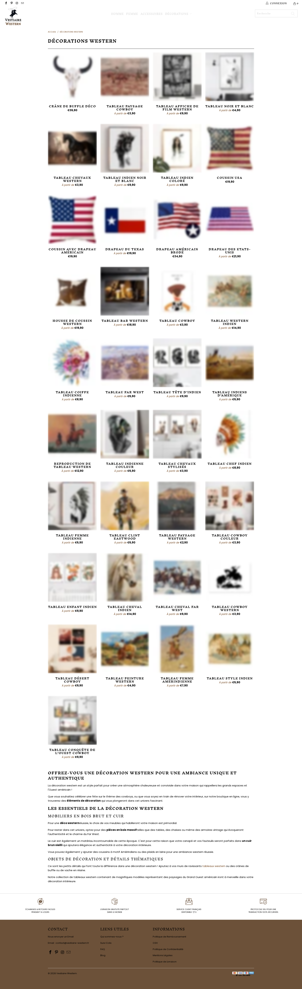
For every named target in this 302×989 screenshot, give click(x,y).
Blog (102, 955)
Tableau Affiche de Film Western (177, 76)
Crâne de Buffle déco (72, 76)
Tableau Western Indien (229, 291)
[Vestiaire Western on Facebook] (5, 3)
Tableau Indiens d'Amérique (229, 362)
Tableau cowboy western (229, 577)
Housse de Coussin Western (72, 291)
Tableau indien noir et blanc (124, 148)
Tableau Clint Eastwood (124, 505)
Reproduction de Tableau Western (72, 434)
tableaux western (213, 866)
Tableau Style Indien (229, 648)
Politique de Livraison (165, 961)
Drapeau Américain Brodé (177, 219)
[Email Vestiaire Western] (22, 3)
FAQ (102, 949)
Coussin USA (229, 148)
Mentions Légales (162, 955)
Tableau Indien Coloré (177, 148)
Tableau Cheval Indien (124, 577)
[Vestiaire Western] (25, 16)
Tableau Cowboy (177, 291)
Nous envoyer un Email (61, 936)
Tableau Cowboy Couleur (229, 505)
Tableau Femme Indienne (72, 505)
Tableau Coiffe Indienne (72, 362)
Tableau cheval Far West (177, 577)
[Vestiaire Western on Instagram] (16, 3)
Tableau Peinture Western (124, 648)
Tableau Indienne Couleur (124, 434)
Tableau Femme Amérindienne (177, 648)
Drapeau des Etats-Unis (229, 219)
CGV (155, 943)
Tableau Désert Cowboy (72, 648)
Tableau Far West (124, 362)
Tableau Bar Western (124, 291)
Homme (117, 14)
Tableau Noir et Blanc (229, 76)
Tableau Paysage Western (177, 505)
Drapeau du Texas (124, 219)
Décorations (177, 13)
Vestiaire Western (66, 973)
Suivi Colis (106, 943)
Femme (132, 14)
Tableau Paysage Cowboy (124, 76)
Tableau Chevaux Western (72, 148)
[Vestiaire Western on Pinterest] (11, 3)
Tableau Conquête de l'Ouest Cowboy (72, 720)
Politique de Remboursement (169, 936)
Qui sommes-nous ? (112, 936)
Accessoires (152, 14)
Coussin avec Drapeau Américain (72, 219)
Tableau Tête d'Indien (177, 362)
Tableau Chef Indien (229, 434)
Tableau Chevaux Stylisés (177, 434)
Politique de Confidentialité (168, 949)
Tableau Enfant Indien (72, 577)
